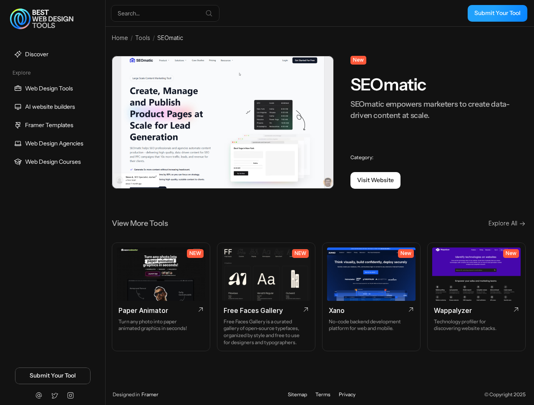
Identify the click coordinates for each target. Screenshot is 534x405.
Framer (150, 394)
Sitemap (297, 394)
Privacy (347, 394)
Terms (322, 394)
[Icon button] (38, 395)
